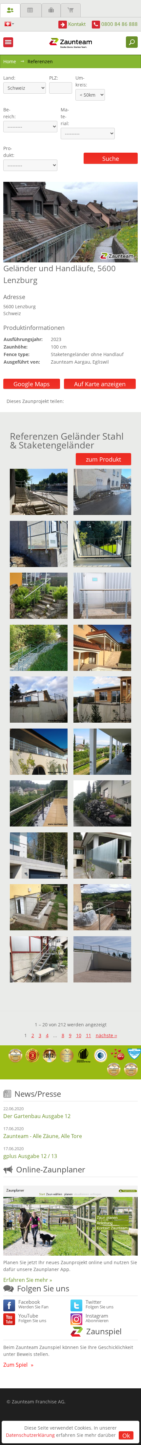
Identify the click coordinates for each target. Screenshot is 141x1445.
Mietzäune (31, 10)
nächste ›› (106, 1035)
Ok (126, 1435)
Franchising (51, 10)
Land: (8, 78)
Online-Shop (70, 10)
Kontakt (77, 24)
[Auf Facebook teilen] (70, 401)
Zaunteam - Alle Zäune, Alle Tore (42, 1136)
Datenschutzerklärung (30, 1435)
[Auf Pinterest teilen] (78, 401)
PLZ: (52, 78)
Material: (65, 116)
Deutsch (9, 24)
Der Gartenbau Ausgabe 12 (36, 1116)
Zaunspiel (104, 1331)
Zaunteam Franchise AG (38, 1401)
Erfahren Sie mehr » (27, 1279)
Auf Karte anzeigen (100, 384)
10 (78, 1035)
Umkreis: (79, 81)
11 (88, 1035)
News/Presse (37, 1093)
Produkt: (8, 151)
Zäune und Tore (10, 10)
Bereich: (9, 113)
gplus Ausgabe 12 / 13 (30, 1156)
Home (9, 61)
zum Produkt (103, 459)
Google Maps (31, 384)
